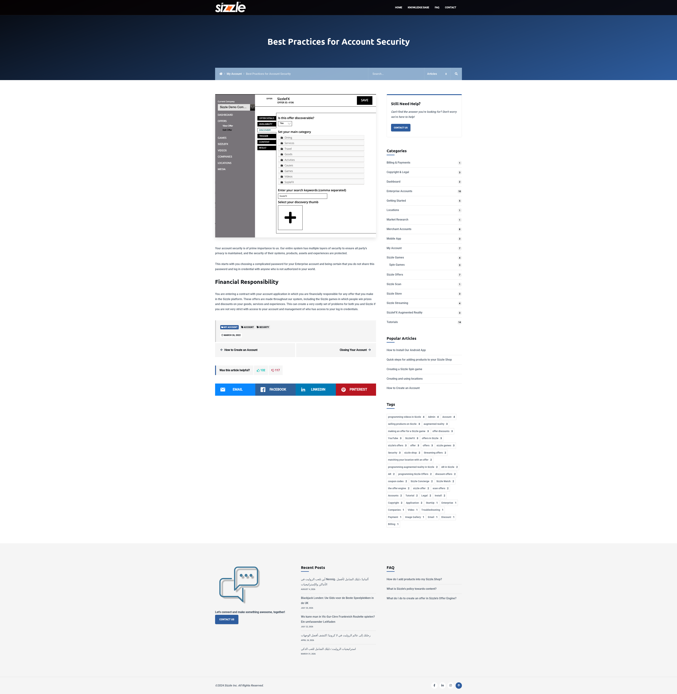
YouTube (394, 438)
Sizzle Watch (445, 481)
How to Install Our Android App (406, 350)
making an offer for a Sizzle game (408, 431)
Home (398, 7)
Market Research (397, 219)
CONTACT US (226, 619)
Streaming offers (435, 452)
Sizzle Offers (395, 274)
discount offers (445, 474)
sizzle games (446, 445)
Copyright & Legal (398, 172)
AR (391, 474)
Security (394, 452)
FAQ (437, 7)
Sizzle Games (395, 257)
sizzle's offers (397, 445)
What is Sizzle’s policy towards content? (412, 588)
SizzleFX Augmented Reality (404, 312)
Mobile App (394, 238)
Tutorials (392, 322)
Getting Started (396, 200)
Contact (450, 7)
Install (440, 495)
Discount (448, 517)
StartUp (432, 502)
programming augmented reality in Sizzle (413, 467)
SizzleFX (411, 438)
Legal (426, 495)
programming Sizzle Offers (415, 474)
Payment (394, 517)
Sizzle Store (394, 293)
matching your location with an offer (410, 459)
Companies (396, 509)
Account (448, 416)
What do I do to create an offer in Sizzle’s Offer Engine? (421, 598)
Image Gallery (414, 517)
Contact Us (401, 127)
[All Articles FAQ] (415, 74)
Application (414, 502)
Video (413, 509)
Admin (433, 416)
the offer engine (398, 488)
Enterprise (448, 502)
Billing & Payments (398, 162)
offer (414, 445)
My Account (234, 74)
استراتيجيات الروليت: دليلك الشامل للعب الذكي (328, 649)
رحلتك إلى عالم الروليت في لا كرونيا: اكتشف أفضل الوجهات (336, 635)
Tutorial (411, 495)
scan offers (441, 488)
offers (428, 445)
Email (433, 517)
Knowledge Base (418, 7)
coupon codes (397, 481)
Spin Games (397, 264)
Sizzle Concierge (422, 481)
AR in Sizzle (449, 467)
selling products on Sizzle (404, 424)
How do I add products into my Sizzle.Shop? (414, 579)
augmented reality (436, 424)
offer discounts (442, 431)
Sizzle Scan (394, 284)
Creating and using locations (405, 378)
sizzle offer (421, 488)
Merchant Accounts (399, 229)
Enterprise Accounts (399, 191)
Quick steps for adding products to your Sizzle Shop (419, 359)
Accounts (395, 495)
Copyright (395, 502)
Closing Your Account (353, 350)
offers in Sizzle (432, 438)
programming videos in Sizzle (406, 416)
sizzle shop (412, 452)
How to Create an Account (240, 350)
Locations (393, 210)
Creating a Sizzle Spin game (404, 369)
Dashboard (393, 181)
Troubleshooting (432, 509)
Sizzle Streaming (397, 303)
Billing (393, 524)
